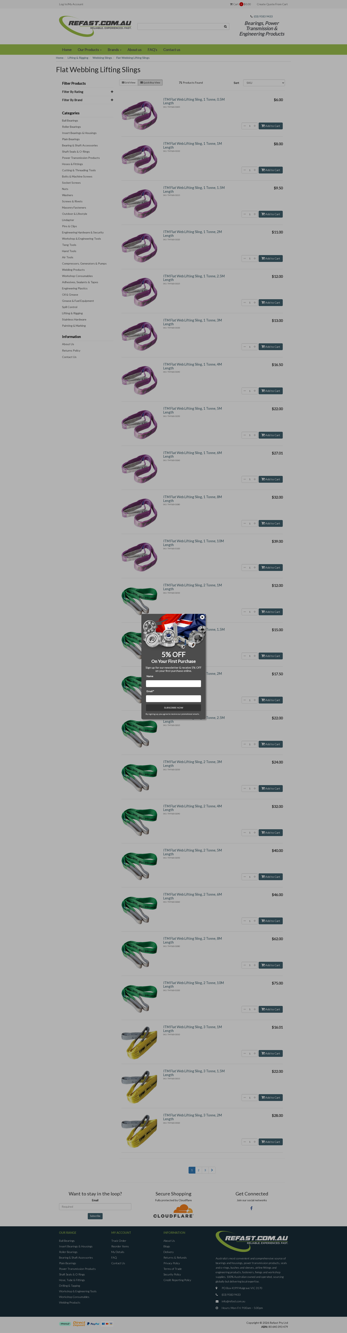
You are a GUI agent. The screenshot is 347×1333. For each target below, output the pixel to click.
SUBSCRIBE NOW (173, 707)
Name (150, 676)
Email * (150, 691)
